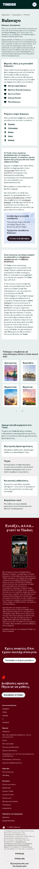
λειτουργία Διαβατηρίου (14, 198)
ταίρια (14, 189)
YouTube (5, 716)
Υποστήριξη (6, 805)
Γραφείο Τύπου (8, 795)
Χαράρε (11, 124)
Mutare (11, 132)
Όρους (4, 740)
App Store (5, 817)
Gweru (10, 136)
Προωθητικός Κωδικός (10, 801)
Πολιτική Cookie (8, 744)
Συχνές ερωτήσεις (9, 784)
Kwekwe (11, 140)
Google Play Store (8, 821)
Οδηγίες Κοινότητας (9, 750)
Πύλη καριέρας (8, 772)
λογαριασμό (9, 170)
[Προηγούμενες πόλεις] (16, 411)
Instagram (5, 709)
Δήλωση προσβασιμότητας (12, 763)
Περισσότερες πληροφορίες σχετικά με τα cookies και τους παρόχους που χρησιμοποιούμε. (18, 843)
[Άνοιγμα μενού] (34, 4)
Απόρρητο (6, 731)
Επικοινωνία (7, 798)
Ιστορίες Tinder (7, 791)
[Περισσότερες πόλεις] (22, 411)
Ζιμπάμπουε (16, 15)
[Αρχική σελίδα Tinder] (9, 4)
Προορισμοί (6, 15)
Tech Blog (5, 775)
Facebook (5, 722)
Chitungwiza (13, 128)
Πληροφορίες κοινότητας (11, 759)
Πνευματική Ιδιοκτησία (10, 747)
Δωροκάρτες (7, 808)
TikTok (4, 712)
